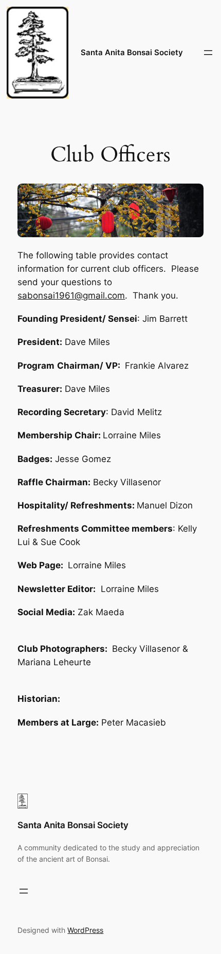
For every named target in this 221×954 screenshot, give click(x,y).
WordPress (85, 930)
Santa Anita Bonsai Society (132, 52)
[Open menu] (208, 52)
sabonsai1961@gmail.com (71, 295)
